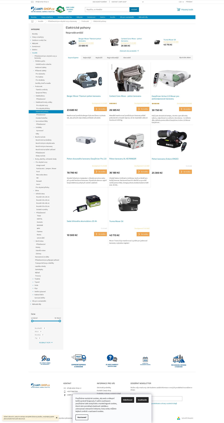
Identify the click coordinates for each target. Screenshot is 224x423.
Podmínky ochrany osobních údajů (109, 393)
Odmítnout (127, 400)
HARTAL (39, 219)
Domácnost (36, 46)
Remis (39, 235)
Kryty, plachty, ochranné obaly (46, 159)
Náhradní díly (36, 304)
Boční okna (39, 241)
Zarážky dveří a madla (43, 83)
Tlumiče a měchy (42, 89)
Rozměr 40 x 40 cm (42, 200)
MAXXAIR (40, 225)
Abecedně (127, 58)
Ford (38, 171)
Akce (38, 331)
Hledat (134, 9)
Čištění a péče (40, 61)
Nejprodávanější (113, 58)
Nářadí (37, 273)
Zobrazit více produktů (128, 51)
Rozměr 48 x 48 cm (42, 203)
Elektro (34, 50)
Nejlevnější (87, 58)
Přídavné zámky (40, 70)
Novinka (39, 335)
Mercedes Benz (41, 175)
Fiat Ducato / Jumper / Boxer (46, 168)
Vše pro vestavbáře (39, 301)
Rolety (38, 247)
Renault (39, 181)
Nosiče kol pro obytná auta (45, 143)
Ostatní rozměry (42, 209)
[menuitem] (34, 17)
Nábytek (35, 43)
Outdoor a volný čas (39, 40)
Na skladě (40, 328)
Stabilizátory (40, 96)
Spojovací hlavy (41, 93)
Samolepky (39, 269)
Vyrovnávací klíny (42, 121)
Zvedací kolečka (41, 118)
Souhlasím (142, 400)
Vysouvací (39, 130)
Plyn (36, 288)
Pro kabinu (39, 77)
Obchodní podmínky (100, 2)
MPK (38, 228)
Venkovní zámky (40, 67)
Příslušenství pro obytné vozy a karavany (46, 57)
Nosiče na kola (40, 137)
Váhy (37, 134)
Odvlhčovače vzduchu (43, 64)
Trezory (38, 276)
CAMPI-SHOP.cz (72, 395)
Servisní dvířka (40, 298)
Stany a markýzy (38, 37)
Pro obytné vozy (42, 105)
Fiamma (39, 231)
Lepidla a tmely (40, 266)
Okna (37, 190)
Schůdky (39, 127)
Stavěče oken (41, 250)
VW (37, 178)
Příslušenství (40, 99)
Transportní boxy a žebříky (44, 263)
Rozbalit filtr (44, 342)
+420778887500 (72, 391)
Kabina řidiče (39, 295)
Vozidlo (34, 53)
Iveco (38, 184)
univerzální (40, 238)
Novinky (35, 34)
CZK (180, 2)
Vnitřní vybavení (40, 291)
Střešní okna (40, 194)
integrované (40, 165)
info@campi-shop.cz (74, 388)
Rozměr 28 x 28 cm (42, 197)
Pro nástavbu (40, 74)
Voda (36, 285)
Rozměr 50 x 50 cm (42, 206)
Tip (37, 338)
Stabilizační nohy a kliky (44, 102)
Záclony (38, 254)
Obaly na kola (40, 156)
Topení (37, 282)
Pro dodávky (40, 80)
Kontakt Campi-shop (119, 2)
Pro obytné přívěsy (43, 108)
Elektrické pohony (42, 111)
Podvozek (38, 86)
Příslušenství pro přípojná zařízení (47, 260)
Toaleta (37, 279)
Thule (39, 216)
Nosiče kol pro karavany (44, 146)
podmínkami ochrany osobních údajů (164, 403)
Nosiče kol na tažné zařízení (45, 149)
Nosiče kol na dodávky (44, 140)
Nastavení (81, 417)
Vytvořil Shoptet (187, 418)
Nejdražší (99, 58)
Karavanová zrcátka (42, 257)
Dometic (40, 222)
